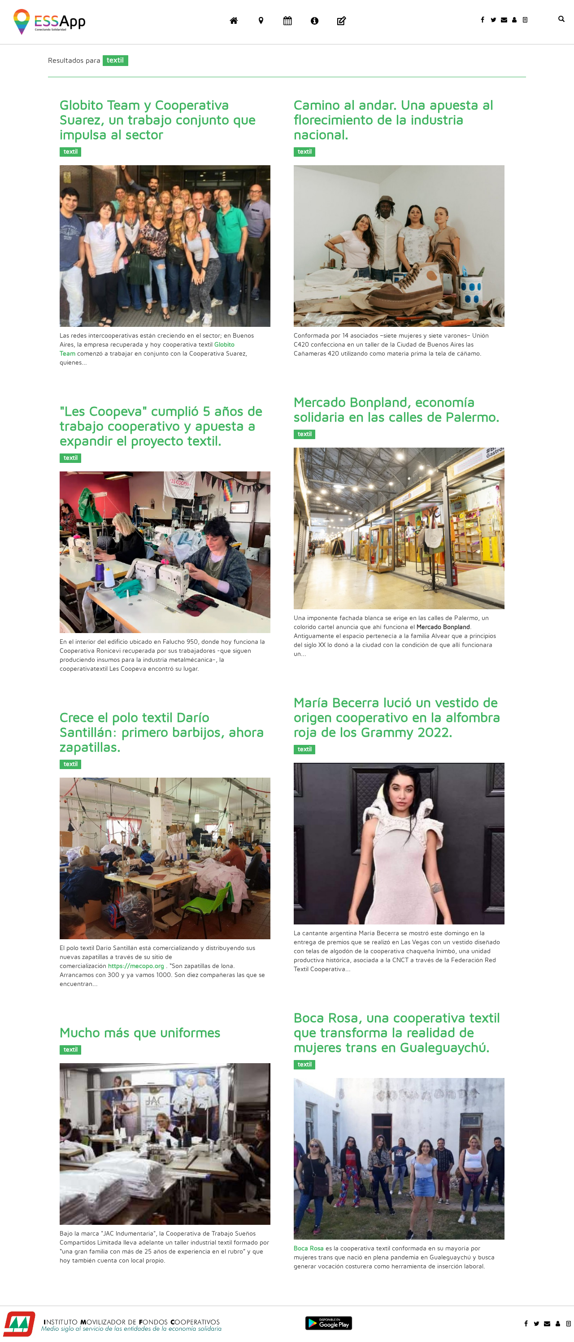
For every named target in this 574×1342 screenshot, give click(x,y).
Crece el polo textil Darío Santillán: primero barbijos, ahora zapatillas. (162, 732)
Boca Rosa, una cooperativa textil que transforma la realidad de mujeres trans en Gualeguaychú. (397, 1033)
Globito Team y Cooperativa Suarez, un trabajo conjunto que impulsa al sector (158, 120)
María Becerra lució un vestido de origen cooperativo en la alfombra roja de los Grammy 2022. (397, 717)
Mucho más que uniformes (140, 1033)
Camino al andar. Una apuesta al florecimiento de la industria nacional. (393, 120)
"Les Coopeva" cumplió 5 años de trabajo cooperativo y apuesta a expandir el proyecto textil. (161, 426)
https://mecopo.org (137, 966)
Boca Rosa (309, 1248)
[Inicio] (49, 21)
